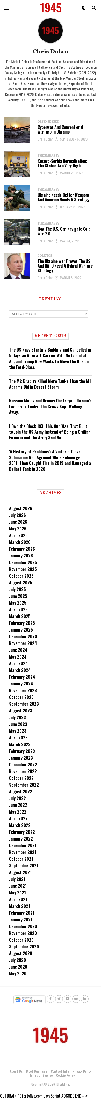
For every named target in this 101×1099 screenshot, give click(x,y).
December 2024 (23, 636)
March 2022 (20, 825)
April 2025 (18, 609)
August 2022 (20, 791)
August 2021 (20, 872)
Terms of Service (41, 1075)
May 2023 (17, 731)
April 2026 (18, 535)
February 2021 (21, 913)
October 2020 (21, 940)
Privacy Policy (82, 1071)
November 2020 (23, 933)
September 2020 (24, 946)
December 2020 (23, 926)
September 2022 (24, 785)
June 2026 (18, 522)
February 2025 (22, 623)
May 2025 (17, 603)
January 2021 (20, 919)
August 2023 (20, 711)
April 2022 (18, 818)
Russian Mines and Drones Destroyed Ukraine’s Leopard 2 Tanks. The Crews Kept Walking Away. (50, 406)
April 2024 (18, 663)
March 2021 (19, 906)
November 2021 (22, 852)
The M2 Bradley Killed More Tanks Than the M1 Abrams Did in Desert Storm (50, 384)
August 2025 (20, 582)
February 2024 (22, 677)
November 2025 (23, 569)
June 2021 (18, 886)
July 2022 (17, 798)
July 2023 (17, 717)
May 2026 (17, 529)
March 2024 (20, 670)
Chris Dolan (45, 139)
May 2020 (17, 973)
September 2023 (24, 704)
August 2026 (20, 508)
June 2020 (18, 967)
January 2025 (21, 630)
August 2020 (20, 953)
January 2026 (21, 555)
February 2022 (22, 832)
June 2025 (18, 596)
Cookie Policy (65, 1075)
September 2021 (23, 866)
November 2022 (23, 771)
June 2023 (18, 724)
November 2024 (23, 643)
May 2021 (17, 893)
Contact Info (60, 1071)
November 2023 (23, 690)
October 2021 (21, 859)
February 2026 (22, 549)
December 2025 (23, 562)
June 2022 (18, 805)
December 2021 (23, 845)
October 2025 (21, 576)
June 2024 (18, 650)
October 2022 (21, 778)
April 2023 (18, 737)
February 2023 (22, 751)
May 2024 (18, 657)
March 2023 (20, 744)
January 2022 (21, 839)
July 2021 (17, 879)
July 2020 (17, 960)
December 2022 (23, 764)
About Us (16, 1071)
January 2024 (21, 684)
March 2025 (20, 616)
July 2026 (17, 515)
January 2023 (21, 758)
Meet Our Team (36, 1071)
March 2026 (20, 542)
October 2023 (21, 697)
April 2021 (18, 899)
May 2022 (17, 812)
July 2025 (17, 589)
